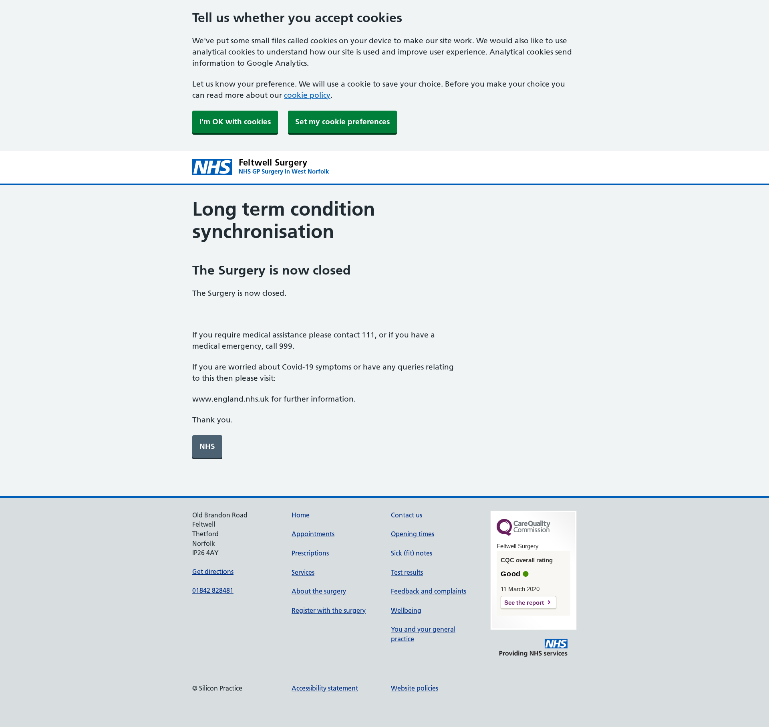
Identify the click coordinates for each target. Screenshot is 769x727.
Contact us (406, 515)
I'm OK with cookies (235, 121)
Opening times (412, 534)
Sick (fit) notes (411, 553)
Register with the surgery (329, 610)
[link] (207, 446)
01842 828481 (213, 590)
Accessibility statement (325, 688)
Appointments (313, 534)
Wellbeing (406, 610)
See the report (524, 602)
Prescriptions (310, 553)
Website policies (414, 688)
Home (301, 515)
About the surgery (319, 591)
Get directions (213, 571)
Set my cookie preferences (342, 121)
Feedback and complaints (428, 591)
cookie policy (307, 95)
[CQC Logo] (523, 534)
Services (303, 572)
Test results (407, 572)
